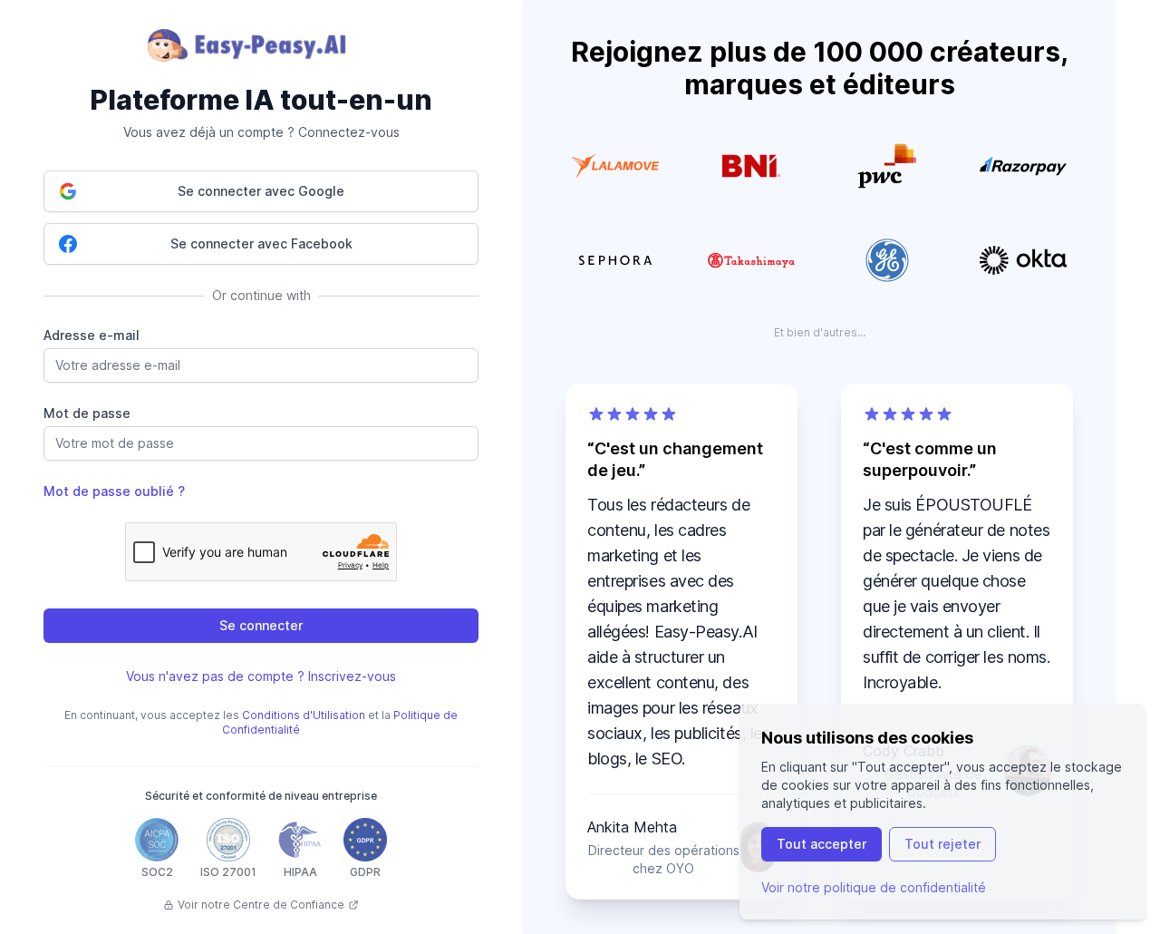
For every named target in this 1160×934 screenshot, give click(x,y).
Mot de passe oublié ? (114, 491)
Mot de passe (87, 413)
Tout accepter (821, 843)
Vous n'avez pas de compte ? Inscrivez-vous (261, 676)
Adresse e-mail (92, 335)
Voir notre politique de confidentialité (873, 887)
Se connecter (261, 625)
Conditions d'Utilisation (303, 715)
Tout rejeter (942, 843)
